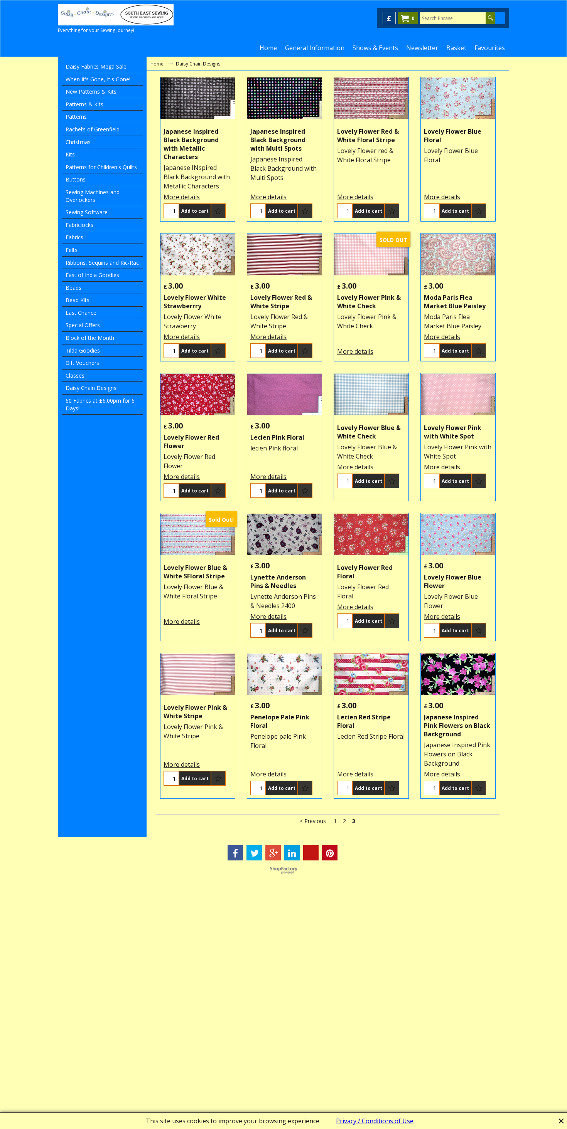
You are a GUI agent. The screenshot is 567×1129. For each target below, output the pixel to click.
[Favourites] (218, 211)
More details (182, 197)
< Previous (313, 821)
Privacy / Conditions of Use (374, 1121)
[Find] (490, 18)
